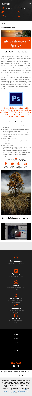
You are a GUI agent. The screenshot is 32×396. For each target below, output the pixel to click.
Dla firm (16, 350)
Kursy (3, 23)
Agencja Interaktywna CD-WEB (16, 375)
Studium (16, 342)
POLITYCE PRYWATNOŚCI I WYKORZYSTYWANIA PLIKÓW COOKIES (16, 391)
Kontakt (16, 358)
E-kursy (16, 346)
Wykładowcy (16, 354)
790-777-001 (16, 363)
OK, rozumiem (18, 393)
